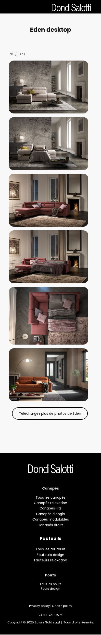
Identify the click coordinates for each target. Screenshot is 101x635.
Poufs (50, 575)
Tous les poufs (50, 584)
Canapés (50, 488)
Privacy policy (39, 606)
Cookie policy (62, 606)
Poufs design (50, 589)
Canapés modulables (50, 519)
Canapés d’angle (50, 513)
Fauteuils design (50, 554)
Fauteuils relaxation (50, 560)
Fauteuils (50, 538)
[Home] (50, 468)
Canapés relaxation (50, 502)
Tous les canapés (50, 497)
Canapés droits (50, 525)
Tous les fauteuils (50, 549)
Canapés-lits (50, 508)
